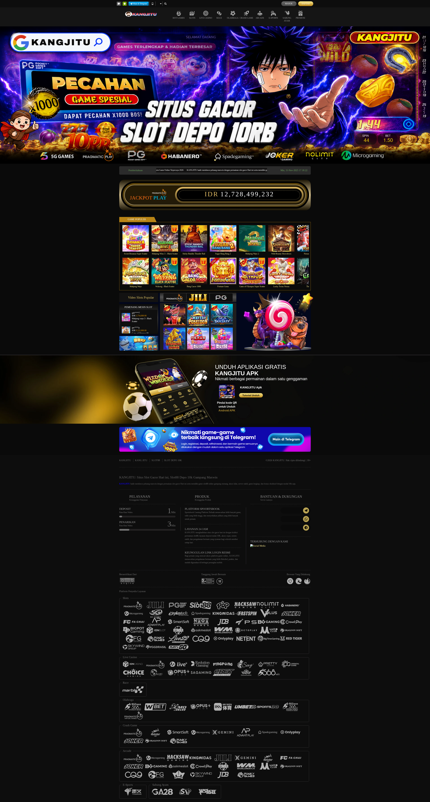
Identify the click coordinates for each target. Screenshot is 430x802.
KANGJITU (125, 460)
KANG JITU (141, 460)
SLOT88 (156, 460)
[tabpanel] (215, 95)
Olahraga (233, 18)
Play (160, 197)
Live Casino (205, 18)
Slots (192, 18)
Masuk (289, 4)
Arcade (260, 18)
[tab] (174, 297)
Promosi (300, 18)
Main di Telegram (140, 4)
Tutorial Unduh (251, 395)
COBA (176, 311)
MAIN (138, 238)
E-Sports (273, 18)
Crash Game (246, 18)
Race (219, 18)
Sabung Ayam (287, 19)
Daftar (306, 4)
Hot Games (179, 18)
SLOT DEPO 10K (173, 460)
